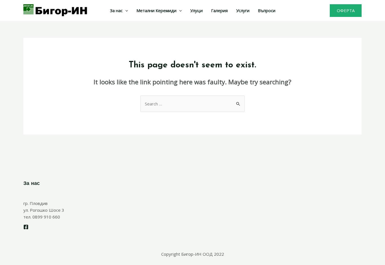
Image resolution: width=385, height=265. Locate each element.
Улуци (196, 10)
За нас (116, 10)
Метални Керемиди (156, 10)
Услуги (242, 10)
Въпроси (266, 10)
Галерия (219, 10)
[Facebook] (25, 226)
